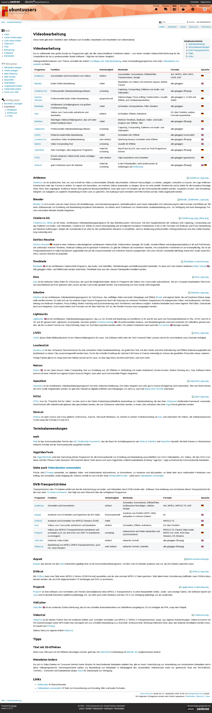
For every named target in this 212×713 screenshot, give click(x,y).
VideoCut (38, 546)
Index (6, 34)
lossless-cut (39, 350)
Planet (193, 5)
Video (207, 696)
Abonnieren (206, 27)
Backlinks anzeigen (13, 103)
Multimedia (42, 684)
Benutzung (9, 50)
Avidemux (39, 76)
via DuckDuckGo (203, 22)
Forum (165, 5)
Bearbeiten (172, 27)
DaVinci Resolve (41, 244)
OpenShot (39, 150)
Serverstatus (119, 708)
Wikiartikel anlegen (13, 67)
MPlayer (113, 476)
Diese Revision (146, 694)
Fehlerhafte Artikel (12, 89)
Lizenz (81, 708)
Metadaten (12, 110)
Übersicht (8, 43)
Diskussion (193, 27)
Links (190, 56)
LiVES (37, 135)
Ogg (168, 404)
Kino (36, 114)
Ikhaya (183, 5)
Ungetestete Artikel (13, 86)
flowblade (38, 106)
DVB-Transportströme (198, 50)
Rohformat (12, 113)
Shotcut (38, 165)
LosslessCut (40, 139)
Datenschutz (98, 708)
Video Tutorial (199, 266)
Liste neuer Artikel (12, 40)
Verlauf (183, 27)
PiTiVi (37, 158)
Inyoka (13, 706)
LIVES (36, 338)
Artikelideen (9, 83)
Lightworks (39, 129)
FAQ (6, 47)
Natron (37, 144)
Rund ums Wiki (11, 92)
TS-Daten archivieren (57, 492)
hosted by (5, 2)
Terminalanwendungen (198, 47)
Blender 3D (38, 204)
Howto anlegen (11, 70)
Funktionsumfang (105, 322)
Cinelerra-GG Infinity (43, 223)
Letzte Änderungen (13, 37)
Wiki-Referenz (11, 74)
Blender (38, 83)
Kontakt (89, 708)
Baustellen (9, 80)
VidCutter (38, 540)
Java (35, 595)
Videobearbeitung (14, 22)
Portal (156, 5)
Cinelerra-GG (40, 91)
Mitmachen (204, 5)
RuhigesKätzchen (195, 694)
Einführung (138, 167)
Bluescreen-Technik (154, 389)
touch (80, 671)
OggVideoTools (44, 457)
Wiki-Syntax (10, 77)
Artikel (162, 27)
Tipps (190, 53)
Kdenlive (38, 121)
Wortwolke (9, 56)
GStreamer (171, 401)
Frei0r (159, 297)
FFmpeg (49, 472)
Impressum (108, 708)
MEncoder (122, 476)
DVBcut (38, 521)
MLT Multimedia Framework (87, 441)
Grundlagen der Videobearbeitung (105, 61)
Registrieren (206, 2)
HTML (10, 116)
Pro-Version (163, 325)
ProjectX (38, 533)
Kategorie (8, 53)
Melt (35, 441)
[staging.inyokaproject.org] (19, 12)
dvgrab (37, 515)
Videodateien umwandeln (64, 467)
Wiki (174, 5)
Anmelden (194, 2)
